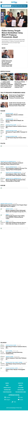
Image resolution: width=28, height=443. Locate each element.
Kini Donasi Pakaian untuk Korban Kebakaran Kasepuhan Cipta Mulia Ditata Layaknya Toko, (20, 84)
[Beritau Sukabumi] (14, 2)
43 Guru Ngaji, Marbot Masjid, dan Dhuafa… (15, 121)
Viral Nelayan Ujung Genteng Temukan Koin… (16, 364)
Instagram (8, 399)
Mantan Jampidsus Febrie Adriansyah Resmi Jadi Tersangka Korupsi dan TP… (16, 211)
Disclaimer (20, 387)
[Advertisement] (14, 426)
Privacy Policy (7, 387)
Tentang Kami (7, 389)
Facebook (8, 397)
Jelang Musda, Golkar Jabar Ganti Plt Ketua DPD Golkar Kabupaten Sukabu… (16, 174)
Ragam (11, 113)
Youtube (21, 399)
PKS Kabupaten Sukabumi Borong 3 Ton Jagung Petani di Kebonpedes (16, 169)
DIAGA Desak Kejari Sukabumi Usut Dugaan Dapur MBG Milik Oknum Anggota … (14, 205)
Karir (7, 385)
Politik (6, 161)
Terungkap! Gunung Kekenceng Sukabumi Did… (14, 353)
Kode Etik (20, 383)
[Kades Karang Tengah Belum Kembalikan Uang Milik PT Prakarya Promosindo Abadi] (14, 18)
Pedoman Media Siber (20, 392)
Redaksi (20, 385)
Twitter (21, 397)
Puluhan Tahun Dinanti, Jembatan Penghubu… (14, 115)
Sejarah (14, 124)
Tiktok (14, 402)
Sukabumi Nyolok (12, 161)
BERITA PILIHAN (5, 71)
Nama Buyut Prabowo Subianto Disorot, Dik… (16, 127)
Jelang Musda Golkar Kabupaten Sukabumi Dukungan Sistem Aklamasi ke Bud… (12, 163)
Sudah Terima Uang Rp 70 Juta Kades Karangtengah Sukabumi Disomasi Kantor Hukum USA (7, 63)
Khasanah (8, 113)
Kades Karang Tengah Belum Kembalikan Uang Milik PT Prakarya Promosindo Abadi (12, 33)
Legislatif (10, 203)
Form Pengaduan (7, 392)
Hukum (6, 203)
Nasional (12, 130)
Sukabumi (20, 362)
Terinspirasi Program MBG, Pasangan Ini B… (16, 132)
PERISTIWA (12, 362)
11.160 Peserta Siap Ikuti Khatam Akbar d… (16, 138)
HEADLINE (8, 124)
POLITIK (3, 143)
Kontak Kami (21, 389)
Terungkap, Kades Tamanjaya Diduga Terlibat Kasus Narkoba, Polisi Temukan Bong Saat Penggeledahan (7, 84)
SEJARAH (3, 342)
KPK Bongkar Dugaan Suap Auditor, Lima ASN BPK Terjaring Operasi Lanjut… (15, 217)
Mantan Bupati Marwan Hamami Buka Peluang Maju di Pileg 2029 (15, 180)
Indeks (7, 383)
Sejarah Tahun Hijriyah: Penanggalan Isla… (15, 370)
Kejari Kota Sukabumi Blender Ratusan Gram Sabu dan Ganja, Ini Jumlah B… (16, 223)
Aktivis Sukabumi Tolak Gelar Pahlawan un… (16, 358)
